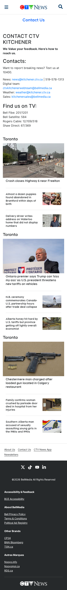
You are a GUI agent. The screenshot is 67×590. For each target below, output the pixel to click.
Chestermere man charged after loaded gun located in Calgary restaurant (29, 383)
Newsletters (11, 454)
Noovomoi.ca (12, 566)
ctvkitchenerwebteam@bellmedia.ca (27, 88)
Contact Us (24, 449)
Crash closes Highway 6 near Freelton (33, 181)
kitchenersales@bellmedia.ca (31, 96)
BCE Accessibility (14, 498)
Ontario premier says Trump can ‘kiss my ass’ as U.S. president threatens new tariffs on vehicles (32, 280)
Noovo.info (10, 561)
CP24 (7, 538)
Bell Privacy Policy (15, 514)
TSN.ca (8, 546)
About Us (9, 449)
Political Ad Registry (16, 522)
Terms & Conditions (15, 518)
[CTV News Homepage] (33, 7)
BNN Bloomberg (13, 542)
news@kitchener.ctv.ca (27, 79)
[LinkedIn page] (44, 467)
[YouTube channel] (37, 467)
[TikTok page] (30, 467)
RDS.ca (8, 570)
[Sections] (6, 7)
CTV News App (43, 449)
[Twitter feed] (23, 467)
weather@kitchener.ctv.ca (33, 92)
